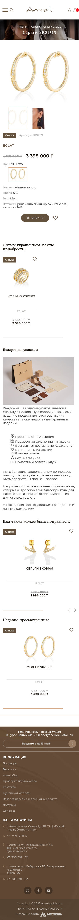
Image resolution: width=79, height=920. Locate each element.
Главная (23, 27)
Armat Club (10, 775)
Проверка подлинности (20, 781)
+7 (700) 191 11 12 (17, 857)
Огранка (9, 811)
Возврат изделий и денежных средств (30, 799)
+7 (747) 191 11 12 (17, 836)
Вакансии (9, 769)
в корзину (35, 218)
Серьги (35, 27)
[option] (39, 75)
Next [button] (75, 610)
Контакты (9, 787)
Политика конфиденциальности (40, 908)
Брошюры (10, 763)
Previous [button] (69, 610)
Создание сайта (27, 914)
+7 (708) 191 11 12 (17, 879)
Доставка (9, 805)
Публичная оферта (16, 793)
